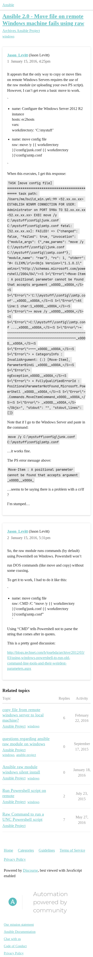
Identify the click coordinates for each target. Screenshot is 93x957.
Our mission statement (19, 924)
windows (8, 36)
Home (8, 850)
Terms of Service (72, 850)
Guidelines (47, 850)
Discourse (30, 870)
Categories (26, 850)
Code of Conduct (15, 946)
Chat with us (12, 939)
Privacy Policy (15, 859)
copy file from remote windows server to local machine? (23, 715)
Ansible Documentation (20, 932)
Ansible (8, 5)
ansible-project (26, 755)
